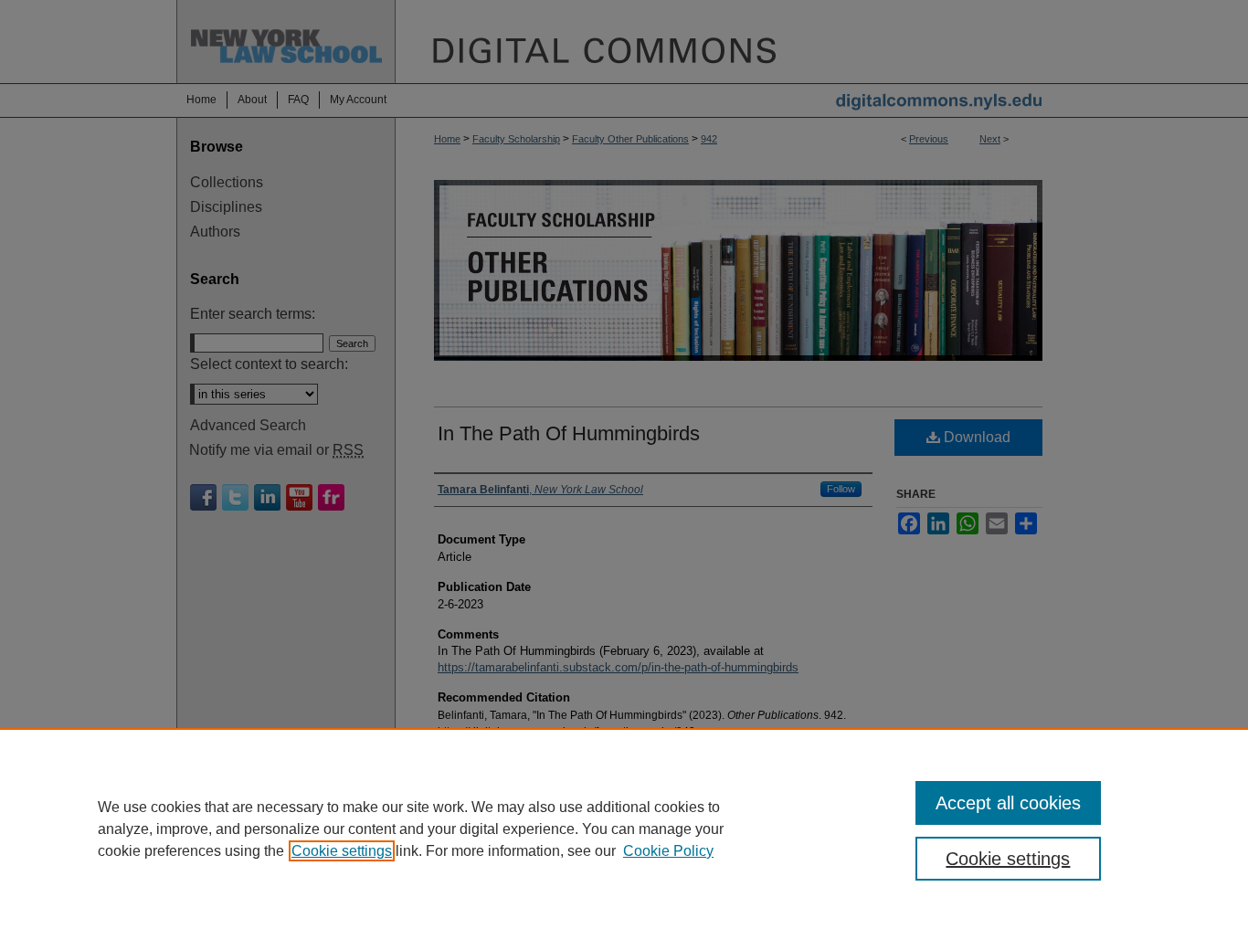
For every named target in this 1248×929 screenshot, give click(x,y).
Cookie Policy (668, 851)
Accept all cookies (1008, 803)
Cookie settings (341, 851)
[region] (624, 828)
